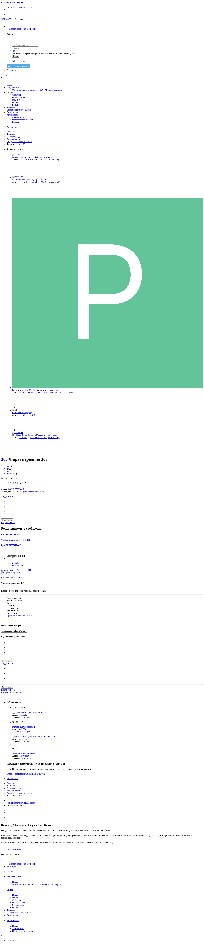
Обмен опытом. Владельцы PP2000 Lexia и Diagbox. (37, 90)
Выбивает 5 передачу (22, 412)
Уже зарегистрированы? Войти (22, 29)
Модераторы (18, 100)
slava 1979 (23, 739)
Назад (15, 882)
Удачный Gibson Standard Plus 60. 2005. (30, 712)
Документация (14, 87)
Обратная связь (14, 850)
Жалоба (15, 563)
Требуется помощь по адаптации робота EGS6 (34, 736)
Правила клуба (19, 97)
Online (10, 92)
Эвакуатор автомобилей (23, 753)
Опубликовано (16, 540)
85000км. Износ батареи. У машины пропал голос (36, 435)
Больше (15, 105)
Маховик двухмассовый (23, 727)
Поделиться (7, 496)
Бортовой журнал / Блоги (19, 110)
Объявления (12, 112)
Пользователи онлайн (22, 120)
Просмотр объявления (11, 577)
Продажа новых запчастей (31, 492)
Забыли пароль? (19, 61)
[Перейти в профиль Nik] (15, 410)
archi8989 (23, 729)
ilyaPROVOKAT (16, 489)
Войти (15, 56)
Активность (12, 115)
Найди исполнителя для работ (21, 803)
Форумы (11, 107)
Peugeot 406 (29, 415)
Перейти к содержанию (12, 2)
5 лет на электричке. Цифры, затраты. (30, 179)
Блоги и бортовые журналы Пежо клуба (26, 774)
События (16, 95)
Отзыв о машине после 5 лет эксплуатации (32, 157)
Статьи (10, 85)
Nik (20, 415)
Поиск (15, 102)
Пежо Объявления (15, 805)
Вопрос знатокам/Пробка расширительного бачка (35, 390)
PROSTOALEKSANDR (30, 392)
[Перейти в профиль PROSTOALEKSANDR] (107, 388)
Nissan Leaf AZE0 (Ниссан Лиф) (45, 160)
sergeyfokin (24, 756)
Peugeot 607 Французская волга (58, 392)
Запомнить (17, 53)
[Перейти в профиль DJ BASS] (17, 155)
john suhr (23, 715)
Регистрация (13, 70)
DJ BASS (23, 160)
